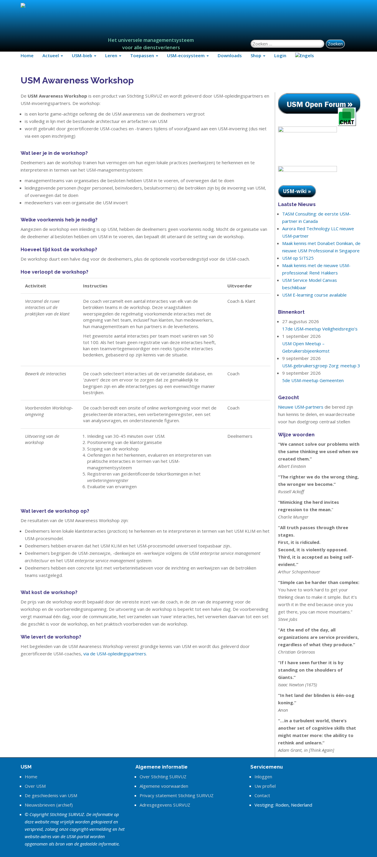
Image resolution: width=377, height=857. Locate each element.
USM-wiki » (297, 191)
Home (27, 55)
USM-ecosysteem (186, 55)
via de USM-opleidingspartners (114, 654)
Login (280, 55)
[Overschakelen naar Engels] (304, 55)
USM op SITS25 (298, 258)
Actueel (51, 55)
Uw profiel (265, 786)
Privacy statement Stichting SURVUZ (177, 795)
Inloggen (263, 776)
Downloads (230, 55)
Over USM (35, 786)
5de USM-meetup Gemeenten (313, 380)
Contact (262, 795)
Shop (256, 55)
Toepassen (142, 55)
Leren (111, 55)
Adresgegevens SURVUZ (165, 805)
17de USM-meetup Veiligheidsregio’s (320, 329)
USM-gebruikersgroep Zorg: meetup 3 (321, 366)
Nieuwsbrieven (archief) (49, 805)
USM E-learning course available (314, 295)
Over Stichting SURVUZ (163, 776)
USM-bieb (82, 55)
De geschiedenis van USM (51, 795)
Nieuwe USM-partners (300, 407)
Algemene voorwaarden (164, 786)
